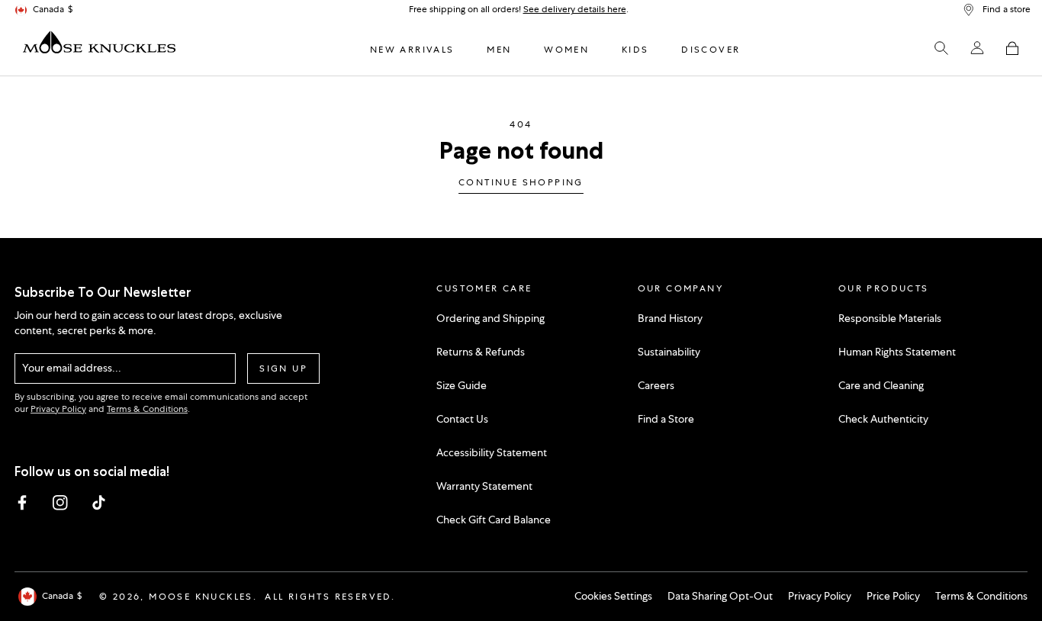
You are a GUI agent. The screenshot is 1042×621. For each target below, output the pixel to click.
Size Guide (461, 385)
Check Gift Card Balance (493, 519)
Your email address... (71, 368)
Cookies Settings (613, 596)
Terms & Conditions (147, 409)
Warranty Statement (484, 486)
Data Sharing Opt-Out (720, 596)
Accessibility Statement (491, 452)
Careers (656, 385)
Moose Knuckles (201, 596)
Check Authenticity (883, 419)
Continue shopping (521, 183)
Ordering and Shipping (490, 318)
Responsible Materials (889, 318)
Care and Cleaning (881, 385)
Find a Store (666, 419)
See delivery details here (574, 9)
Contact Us (462, 419)
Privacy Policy (58, 409)
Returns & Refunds (480, 352)
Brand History (670, 318)
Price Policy (893, 596)
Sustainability (669, 352)
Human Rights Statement (897, 352)
